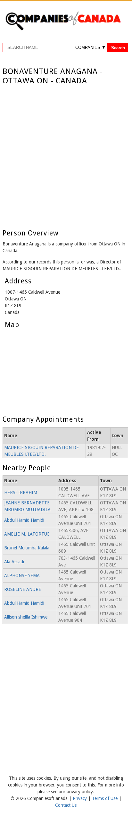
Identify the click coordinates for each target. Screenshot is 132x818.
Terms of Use (105, 798)
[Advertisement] (66, 155)
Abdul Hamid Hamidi (24, 520)
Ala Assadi (14, 561)
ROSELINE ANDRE (22, 589)
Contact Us (66, 805)
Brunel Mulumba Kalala (26, 547)
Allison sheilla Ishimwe (25, 617)
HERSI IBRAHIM (20, 492)
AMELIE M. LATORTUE (27, 534)
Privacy (80, 798)
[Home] (63, 29)
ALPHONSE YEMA (22, 575)
